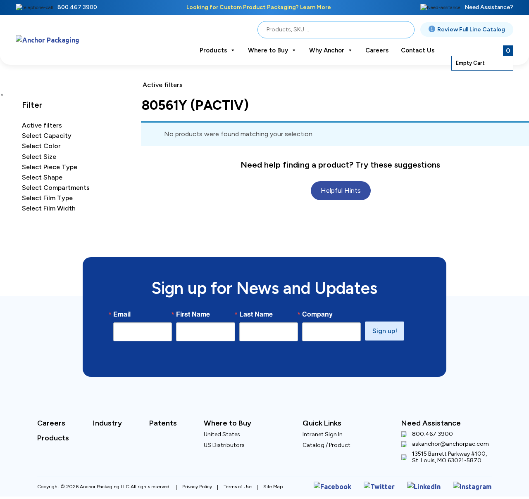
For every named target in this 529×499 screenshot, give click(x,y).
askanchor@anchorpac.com (450, 444)
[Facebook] (351, 485)
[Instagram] (475, 485)
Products (213, 50)
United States (222, 434)
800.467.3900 (77, 7)
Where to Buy (268, 50)
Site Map (273, 485)
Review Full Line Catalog (471, 29)
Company (317, 314)
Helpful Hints (340, 178)
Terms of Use (238, 485)
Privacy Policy (197, 485)
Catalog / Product (326, 445)
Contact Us (417, 50)
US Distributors (224, 445)
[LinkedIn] (432, 485)
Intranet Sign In (323, 434)
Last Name (256, 314)
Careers (376, 50)
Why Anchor (326, 50)
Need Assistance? (489, 7)
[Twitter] (392, 485)
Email (122, 314)
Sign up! (384, 331)
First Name (193, 314)
